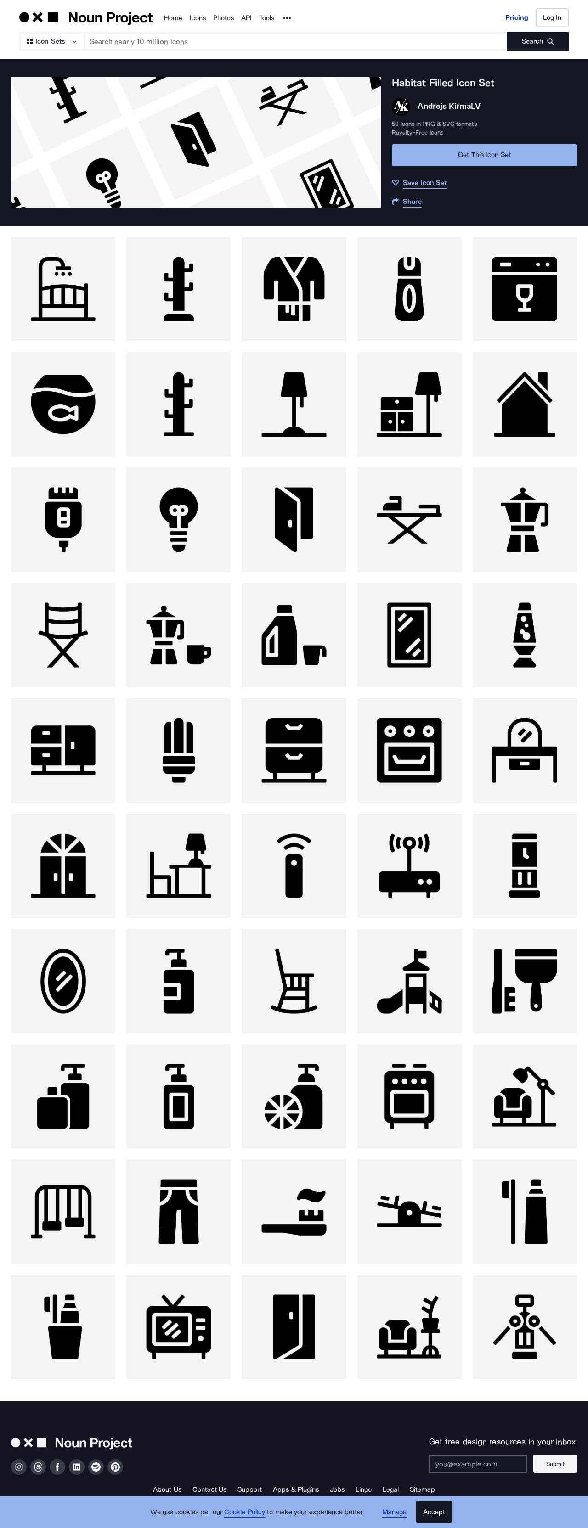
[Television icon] (178, 1327)
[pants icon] (178, 1211)
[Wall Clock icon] (525, 866)
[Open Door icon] (294, 519)
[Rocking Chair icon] (294, 981)
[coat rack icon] (178, 289)
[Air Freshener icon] (409, 289)
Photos (223, 18)
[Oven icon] (409, 750)
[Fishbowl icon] (63, 404)
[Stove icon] (409, 1096)
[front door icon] (63, 866)
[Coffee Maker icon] (525, 519)
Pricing (516, 17)
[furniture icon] (409, 404)
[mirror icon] (409, 635)
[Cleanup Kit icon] (525, 981)
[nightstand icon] (63, 750)
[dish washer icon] (525, 289)
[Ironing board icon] (409, 519)
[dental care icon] (294, 1211)
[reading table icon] (178, 866)
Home (173, 18)
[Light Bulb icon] (178, 519)
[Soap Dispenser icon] (178, 981)
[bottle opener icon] (525, 1327)
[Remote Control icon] (294, 866)
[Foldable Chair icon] (63, 635)
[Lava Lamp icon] (525, 635)
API (246, 18)
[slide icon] (409, 981)
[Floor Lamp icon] (294, 404)
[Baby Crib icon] (63, 289)
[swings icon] (63, 1211)
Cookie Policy (244, 1512)
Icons (198, 18)
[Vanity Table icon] (525, 750)
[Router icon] (409, 866)
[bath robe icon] (294, 289)
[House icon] (525, 404)
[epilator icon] (63, 519)
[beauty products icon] (63, 1096)
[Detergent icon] (294, 635)
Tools (266, 18)
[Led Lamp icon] (178, 750)
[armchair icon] (525, 1096)
